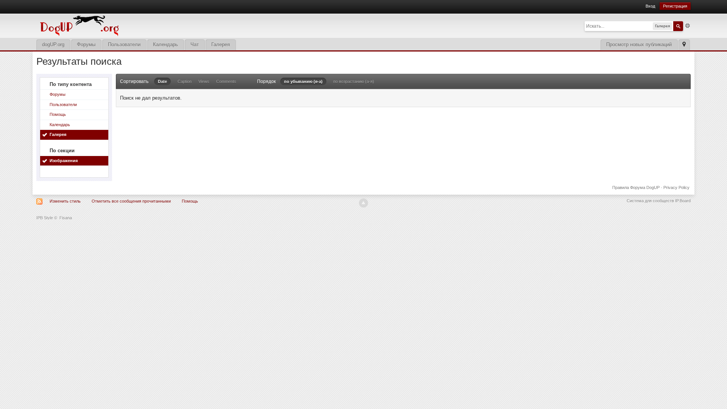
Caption (185, 81)
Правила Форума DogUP (636, 187)
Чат (194, 44)
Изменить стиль (65, 201)
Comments (226, 81)
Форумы (86, 44)
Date (162, 81)
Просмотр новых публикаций (639, 44)
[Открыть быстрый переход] (684, 44)
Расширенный (688, 26)
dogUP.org (53, 44)
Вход (650, 6)
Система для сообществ (650, 200)
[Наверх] (363, 203)
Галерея (220, 44)
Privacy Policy (676, 187)
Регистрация (675, 6)
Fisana (65, 217)
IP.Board (683, 200)
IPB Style (44, 217)
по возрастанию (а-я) (353, 81)
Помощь (58, 114)
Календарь (165, 44)
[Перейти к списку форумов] (131, 25)
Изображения (64, 160)
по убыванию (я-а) (303, 81)
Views (203, 81)
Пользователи (124, 44)
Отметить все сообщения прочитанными (131, 201)
